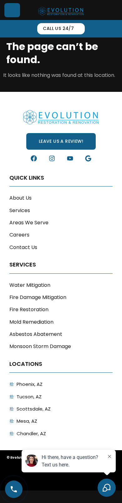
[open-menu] (12, 10)
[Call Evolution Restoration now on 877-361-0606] (14, 489)
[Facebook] (33, 158)
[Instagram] (51, 158)
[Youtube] (70, 158)
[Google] (88, 158)
